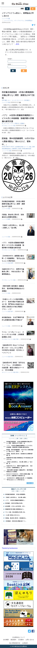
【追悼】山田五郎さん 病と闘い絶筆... (15, 497)
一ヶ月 (22, 491)
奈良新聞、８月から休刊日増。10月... (15, 506)
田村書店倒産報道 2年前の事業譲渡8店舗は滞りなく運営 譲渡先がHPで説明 (18, 95)
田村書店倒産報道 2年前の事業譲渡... (15, 494)
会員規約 (25, 643)
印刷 (17, 339)
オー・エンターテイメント (15, 100)
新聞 (8, 219)
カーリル (6, 123)
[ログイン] (13, 70)
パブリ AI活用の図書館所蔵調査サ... (15, 500)
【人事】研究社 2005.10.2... (12, 515)
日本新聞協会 (28, 20)
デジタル (4, 125)
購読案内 (13, 639)
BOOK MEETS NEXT (8, 146)
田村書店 (26, 100)
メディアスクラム (19, 20)
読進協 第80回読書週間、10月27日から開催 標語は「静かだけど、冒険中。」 (18, 141)
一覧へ (29, 483)
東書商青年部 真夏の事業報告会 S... (14, 509)
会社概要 (6, 639)
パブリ (12, 123)
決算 (21, 438)
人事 (17, 438)
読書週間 (14, 148)
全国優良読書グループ (21, 146)
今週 (17, 491)
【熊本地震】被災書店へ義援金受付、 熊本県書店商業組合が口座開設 (13, 288)
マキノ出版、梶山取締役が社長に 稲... (15, 512)
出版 (8, 18)
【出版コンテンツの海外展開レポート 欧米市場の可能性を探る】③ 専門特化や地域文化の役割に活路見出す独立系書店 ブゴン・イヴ (13, 304)
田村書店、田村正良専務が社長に (14, 503)
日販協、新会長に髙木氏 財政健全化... (15, 518)
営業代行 (17, 123)
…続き (22, 109)
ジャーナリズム (8, 20)
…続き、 (18, 44)
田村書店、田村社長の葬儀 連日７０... (16, 521)
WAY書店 (4, 100)
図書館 (22, 123)
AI (2, 123)
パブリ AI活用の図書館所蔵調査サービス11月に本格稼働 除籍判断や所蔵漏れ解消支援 (18, 118)
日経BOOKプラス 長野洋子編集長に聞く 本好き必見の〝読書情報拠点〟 (13, 271)
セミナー (4, 372)
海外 (11, 311)
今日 (13, 491)
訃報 (25, 438)
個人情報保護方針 (14, 643)
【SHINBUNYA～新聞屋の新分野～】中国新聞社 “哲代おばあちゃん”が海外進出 (13, 258)
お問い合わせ (30, 639)
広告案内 (21, 639)
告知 (11, 356)
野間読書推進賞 (26, 148)
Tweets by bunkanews (10, 548)
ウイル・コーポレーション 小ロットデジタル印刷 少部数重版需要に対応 (13, 334)
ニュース (4, 18)
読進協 (19, 148)
